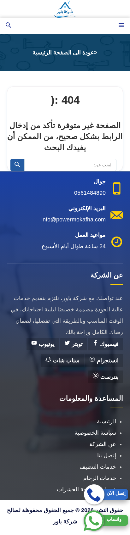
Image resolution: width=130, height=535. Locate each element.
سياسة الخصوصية (95, 433)
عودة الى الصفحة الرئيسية (63, 52)
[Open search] (8, 25)
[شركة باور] (65, 9)
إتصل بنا (106, 455)
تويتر (76, 344)
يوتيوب (46, 344)
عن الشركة (102, 444)
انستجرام (107, 360)
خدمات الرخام (99, 478)
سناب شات (65, 360)
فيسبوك (108, 344)
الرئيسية (106, 421)
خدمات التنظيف (98, 467)
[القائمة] (121, 25)
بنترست (109, 377)
